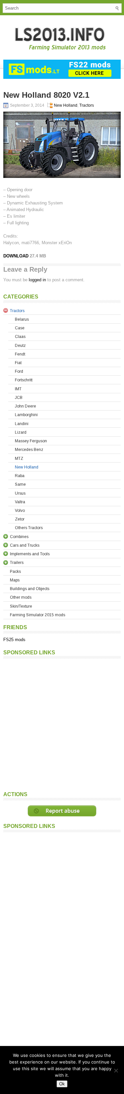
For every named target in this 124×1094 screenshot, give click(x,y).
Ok (62, 1083)
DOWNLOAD (15, 255)
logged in (37, 279)
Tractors (86, 105)
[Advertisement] (62, 724)
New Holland (65, 105)
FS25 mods (14, 639)
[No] (115, 1070)
